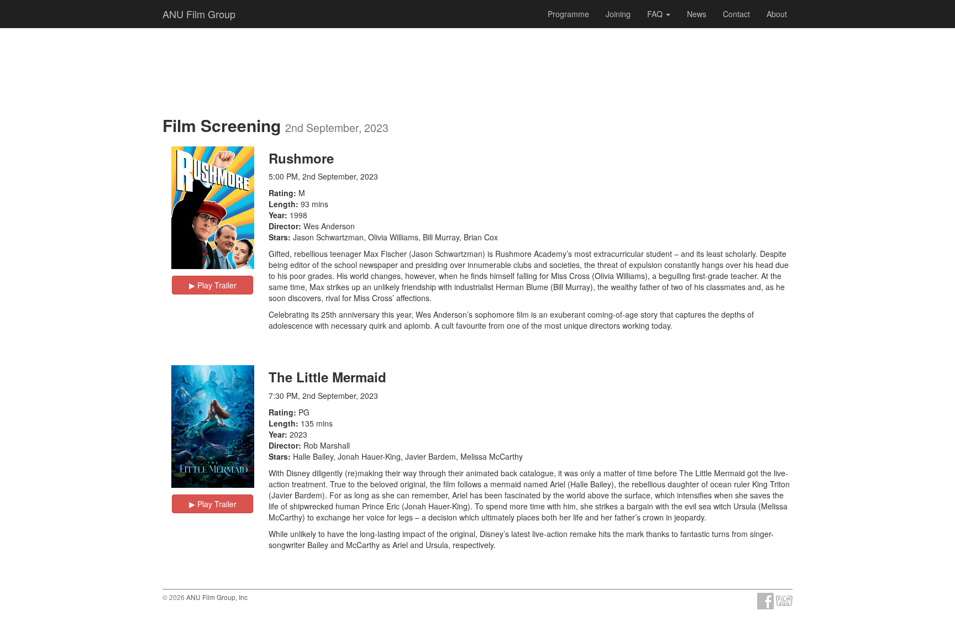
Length (282, 203)
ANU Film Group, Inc (217, 597)
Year (277, 214)
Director (283, 225)
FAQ (656, 13)
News (696, 13)
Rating (281, 192)
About (777, 13)
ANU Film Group (198, 14)
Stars (278, 237)
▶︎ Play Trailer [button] (213, 285)
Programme (568, 13)
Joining (618, 13)
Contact (736, 13)
